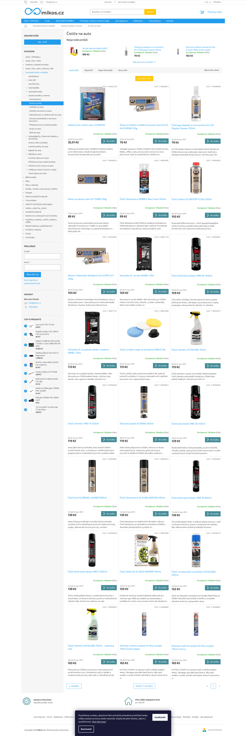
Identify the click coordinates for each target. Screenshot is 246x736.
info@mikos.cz (34, 303)
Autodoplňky (33, 87)
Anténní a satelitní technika (37, 64)
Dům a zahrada (32, 185)
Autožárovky (33, 84)
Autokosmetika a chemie (39, 95)
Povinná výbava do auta (38, 158)
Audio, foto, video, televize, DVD (39, 68)
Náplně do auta (34, 150)
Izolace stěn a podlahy (38, 142)
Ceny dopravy (39, 717)
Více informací (99, 721)
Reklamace (58, 717)
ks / (42, 42)
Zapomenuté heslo (32, 283)
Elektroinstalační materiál (36, 196)
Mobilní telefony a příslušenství (39, 226)
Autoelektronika (35, 91)
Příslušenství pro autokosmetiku (43, 125)
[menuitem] (31, 21)
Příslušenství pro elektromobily (41, 162)
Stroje (28, 233)
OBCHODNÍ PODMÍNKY (126, 2)
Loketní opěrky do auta (38, 146)
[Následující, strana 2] (213, 686)
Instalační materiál (33, 212)
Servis (49, 717)
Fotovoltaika (31, 200)
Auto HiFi (32, 80)
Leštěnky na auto (36, 107)
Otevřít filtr (144, 78)
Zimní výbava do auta (37, 173)
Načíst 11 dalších (144, 686)
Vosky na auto (35, 128)
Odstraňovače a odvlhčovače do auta (45, 114)
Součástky (30, 237)
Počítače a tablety (33, 229)
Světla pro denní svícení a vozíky (42, 169)
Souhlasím (160, 717)
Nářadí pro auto (35, 154)
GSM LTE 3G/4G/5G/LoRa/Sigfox (39, 204)
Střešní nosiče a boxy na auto (41, 165)
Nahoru (75, 686)
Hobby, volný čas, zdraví (36, 208)
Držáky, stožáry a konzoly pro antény (41, 189)
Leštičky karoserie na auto (40, 111)
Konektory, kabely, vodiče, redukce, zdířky (41, 221)
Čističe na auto (35, 103)
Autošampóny (35, 99)
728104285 (32, 307)
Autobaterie (33, 76)
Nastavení (86, 729)
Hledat (150, 12)
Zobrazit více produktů (143, 62)
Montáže (186, 717)
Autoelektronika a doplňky (37, 72)
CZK (206, 2)
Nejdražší (89, 70)
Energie (29, 192)
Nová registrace (31, 280)
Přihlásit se (32, 274)
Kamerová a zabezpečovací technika (41, 215)
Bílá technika (31, 177)
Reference (69, 717)
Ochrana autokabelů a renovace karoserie (42, 119)
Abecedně (122, 70)
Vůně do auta (34, 132)
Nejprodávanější (105, 70)
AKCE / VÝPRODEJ (33, 57)
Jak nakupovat (206, 717)
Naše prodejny (175, 717)
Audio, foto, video (33, 60)
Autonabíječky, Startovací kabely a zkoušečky (43, 137)
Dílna (28, 181)
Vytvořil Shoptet (215, 730)
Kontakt (108, 2)
